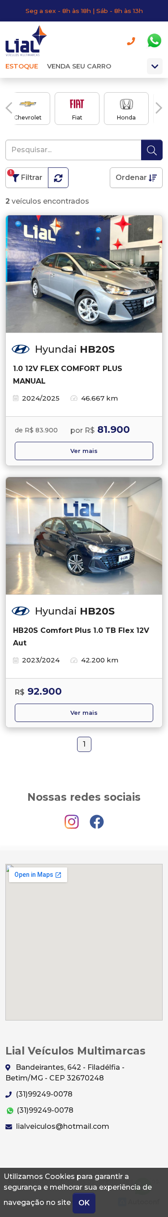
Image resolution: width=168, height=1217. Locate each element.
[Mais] (155, 66)
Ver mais (84, 451)
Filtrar (26, 176)
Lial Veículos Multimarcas (29, 40)
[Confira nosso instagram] (72, 817)
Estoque (21, 66)
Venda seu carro (79, 66)
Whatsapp (154, 41)
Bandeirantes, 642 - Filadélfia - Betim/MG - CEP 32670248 (65, 1072)
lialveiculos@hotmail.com (61, 1126)
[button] (9, 108)
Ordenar (132, 177)
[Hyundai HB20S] (84, 274)
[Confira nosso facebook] (96, 817)
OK (84, 1203)
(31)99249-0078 (43, 1094)
